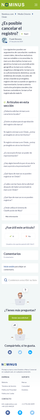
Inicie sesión (9, 266)
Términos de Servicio (9, 386)
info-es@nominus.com (9, 404)
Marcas (24, 382)
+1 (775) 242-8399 (28, 404)
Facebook (10, 352)
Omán (4, 17)
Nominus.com (8, 14)
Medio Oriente (24, 14)
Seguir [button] (26, 34)
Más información (12, 216)
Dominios (25, 390)
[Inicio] (13, 4)
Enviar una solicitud (20, 318)
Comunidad (26, 386)
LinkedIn (30, 352)
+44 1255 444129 (8, 406)
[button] (36, 5)
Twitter (20, 352)
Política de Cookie (8, 393)
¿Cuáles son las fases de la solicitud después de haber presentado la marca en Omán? (19, 187)
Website (5, 382)
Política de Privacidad (9, 390)
